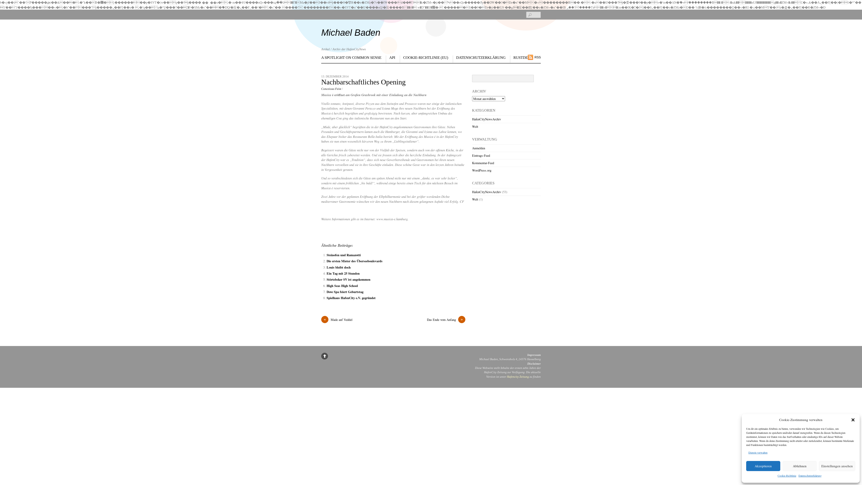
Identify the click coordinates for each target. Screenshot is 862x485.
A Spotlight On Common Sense (351, 57)
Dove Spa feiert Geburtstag (345, 291)
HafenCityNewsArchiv (486, 119)
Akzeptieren (763, 466)
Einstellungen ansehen (837, 466)
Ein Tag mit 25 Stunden (343, 273)
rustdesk (522, 57)
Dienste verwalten (757, 452)
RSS (537, 57)
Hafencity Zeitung (518, 376)
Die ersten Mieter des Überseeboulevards (355, 261)
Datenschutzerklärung (810, 475)
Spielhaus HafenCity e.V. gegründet (351, 297)
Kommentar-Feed (483, 163)
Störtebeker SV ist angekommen (348, 279)
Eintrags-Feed (481, 155)
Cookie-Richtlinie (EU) (425, 57)
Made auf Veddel (338, 319)
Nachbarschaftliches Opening (363, 82)
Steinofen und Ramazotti (344, 255)
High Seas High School (342, 285)
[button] (853, 420)
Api (392, 57)
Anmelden (478, 148)
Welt (475, 126)
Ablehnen (800, 466)
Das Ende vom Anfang (445, 319)
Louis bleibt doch (339, 267)
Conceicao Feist (331, 88)
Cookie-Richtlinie (787, 475)
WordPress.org (481, 170)
